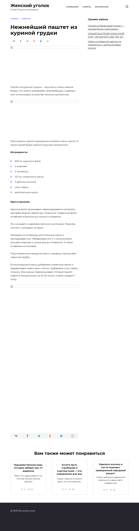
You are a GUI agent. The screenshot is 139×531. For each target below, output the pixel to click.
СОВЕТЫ (86, 7)
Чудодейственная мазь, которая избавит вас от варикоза (28, 468)
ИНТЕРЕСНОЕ (101, 7)
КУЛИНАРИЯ (72, 7)
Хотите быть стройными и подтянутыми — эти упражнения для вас (69, 469)
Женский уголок (29, 5)
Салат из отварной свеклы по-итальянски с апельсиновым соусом (105, 44)
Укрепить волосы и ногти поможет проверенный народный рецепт (111, 469)
